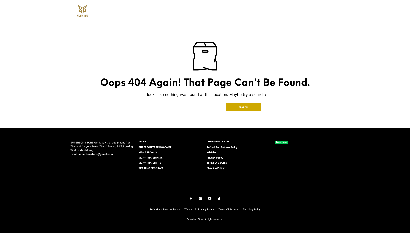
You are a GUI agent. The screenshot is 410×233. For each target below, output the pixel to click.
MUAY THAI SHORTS (255, 12)
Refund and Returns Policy (222, 147)
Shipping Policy (216, 168)
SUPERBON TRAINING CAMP (206, 12)
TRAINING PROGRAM (303, 12)
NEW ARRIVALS (232, 12)
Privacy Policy (215, 157)
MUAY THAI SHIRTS (279, 12)
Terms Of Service (217, 162)
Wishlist (211, 152)
